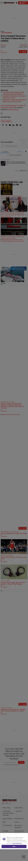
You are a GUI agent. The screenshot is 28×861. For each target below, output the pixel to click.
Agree (14, 846)
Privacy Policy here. (17, 843)
